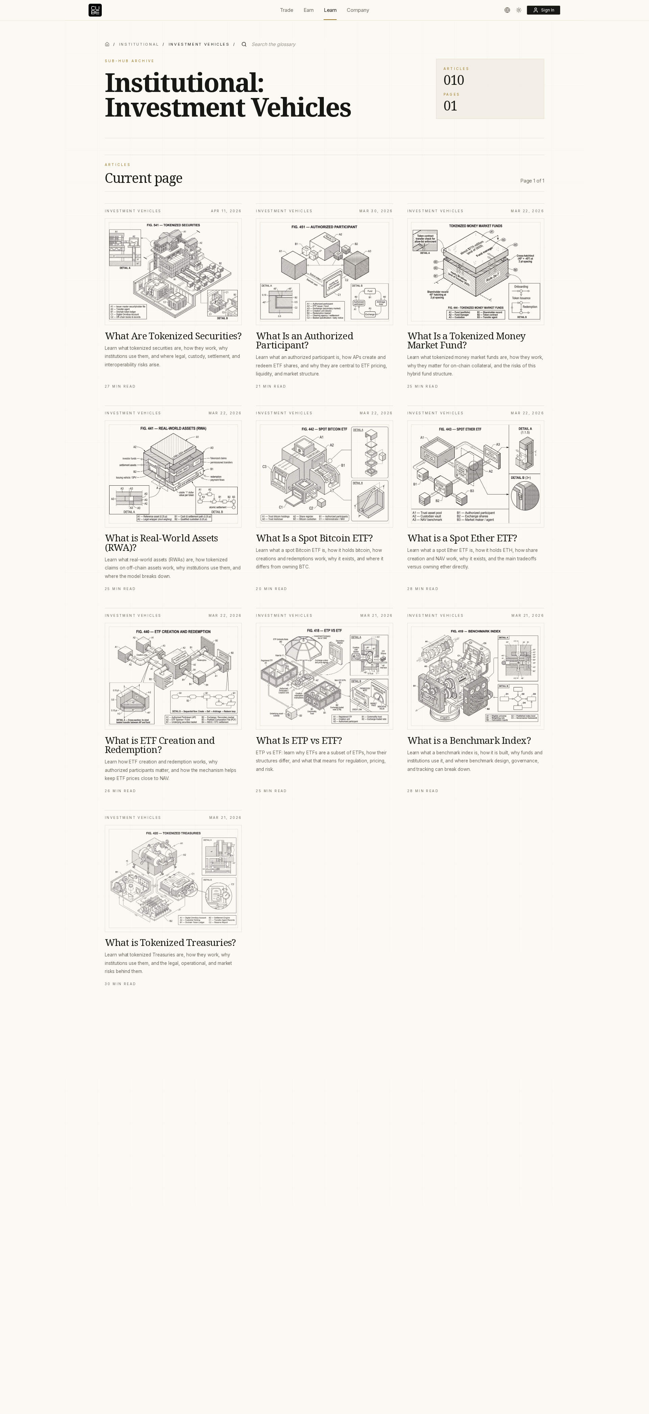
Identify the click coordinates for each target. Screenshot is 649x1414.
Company (358, 10)
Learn (330, 10)
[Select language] (507, 10)
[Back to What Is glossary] (107, 44)
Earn (309, 10)
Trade (286, 10)
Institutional (139, 44)
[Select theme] (518, 10)
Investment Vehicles (133, 211)
